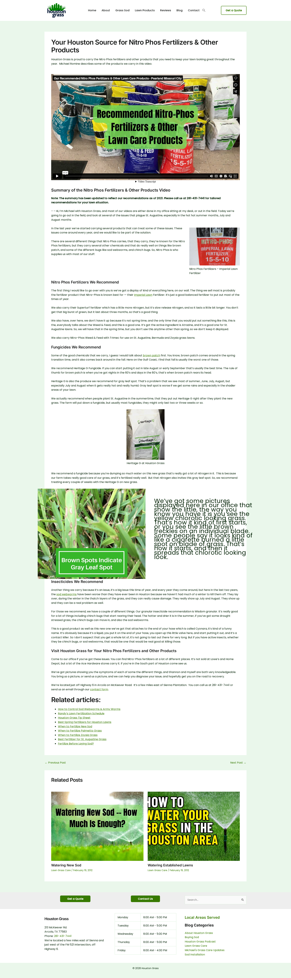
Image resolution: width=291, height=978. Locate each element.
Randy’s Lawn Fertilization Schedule (81, 713)
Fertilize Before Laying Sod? (76, 744)
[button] (204, 10)
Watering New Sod (66, 865)
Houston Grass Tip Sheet (74, 718)
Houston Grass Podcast (200, 941)
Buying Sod (192, 937)
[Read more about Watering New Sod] (97, 826)
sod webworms (66, 594)
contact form (99, 689)
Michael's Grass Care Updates (204, 950)
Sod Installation (195, 954)
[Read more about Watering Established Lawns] (194, 826)
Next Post (238, 762)
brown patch (151, 355)
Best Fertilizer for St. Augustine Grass (82, 739)
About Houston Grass (199, 933)
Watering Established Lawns (170, 865)
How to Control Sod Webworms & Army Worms (89, 709)
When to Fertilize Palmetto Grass (80, 731)
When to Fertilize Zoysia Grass (78, 735)
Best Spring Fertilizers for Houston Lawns (84, 722)
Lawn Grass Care (61, 870)
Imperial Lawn (143, 295)
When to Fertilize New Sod (75, 726)
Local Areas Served (202, 917)
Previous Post (55, 762)
